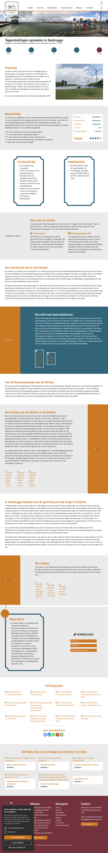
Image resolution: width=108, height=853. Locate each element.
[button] (18, 847)
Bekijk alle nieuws (37, 837)
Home (30, 8)
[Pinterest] (57, 734)
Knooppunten (75, 641)
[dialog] (18, 828)
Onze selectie (66, 8)
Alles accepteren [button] (17, 837)
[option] (54, 24)
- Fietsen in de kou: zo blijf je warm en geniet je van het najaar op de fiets (40, 810)
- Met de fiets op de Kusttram (41, 833)
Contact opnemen (88, 824)
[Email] (61, 734)
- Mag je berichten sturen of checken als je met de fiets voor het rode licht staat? (40, 822)
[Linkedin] (49, 734)
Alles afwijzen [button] (17, 843)
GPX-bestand (75, 645)
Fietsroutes (52, 8)
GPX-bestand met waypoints (79, 650)
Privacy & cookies (62, 825)
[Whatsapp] (53, 734)
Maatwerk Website (57, 845)
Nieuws (79, 8)
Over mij (40, 8)
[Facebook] (45, 734)
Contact (89, 8)
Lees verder (16, 823)
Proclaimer (60, 823)
